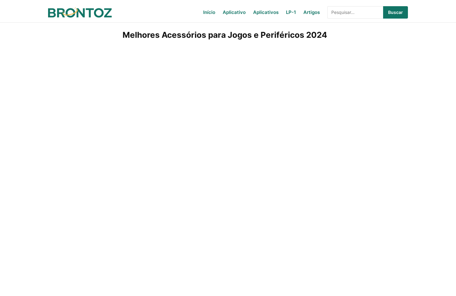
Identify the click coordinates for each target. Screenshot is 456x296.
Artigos (311, 12)
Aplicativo (234, 12)
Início (209, 12)
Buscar (395, 12)
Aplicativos (266, 12)
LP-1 (291, 12)
